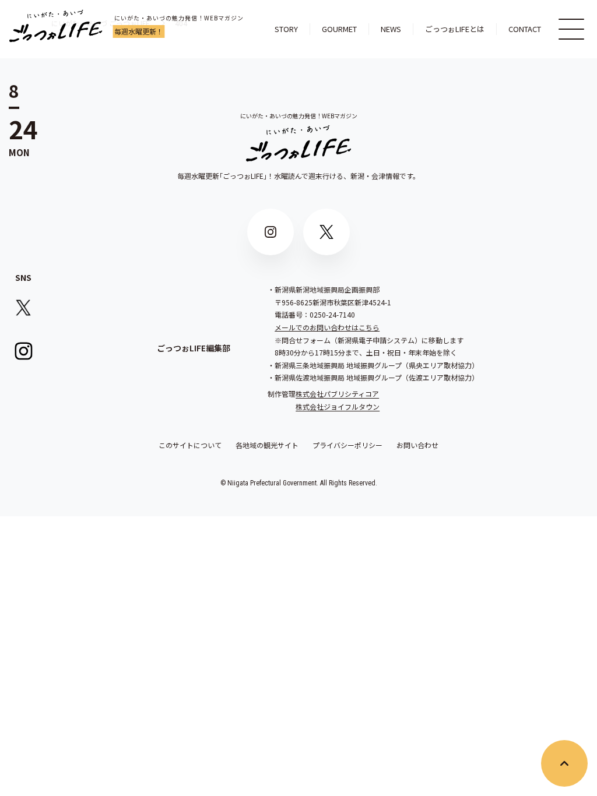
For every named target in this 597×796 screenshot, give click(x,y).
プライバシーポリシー (347, 445)
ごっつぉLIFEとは (454, 28)
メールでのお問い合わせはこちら (327, 327)
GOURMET (339, 28)
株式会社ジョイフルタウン (338, 406)
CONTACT (524, 28)
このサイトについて (190, 445)
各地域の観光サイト (267, 445)
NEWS (391, 28)
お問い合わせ (417, 445)
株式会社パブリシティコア (337, 394)
